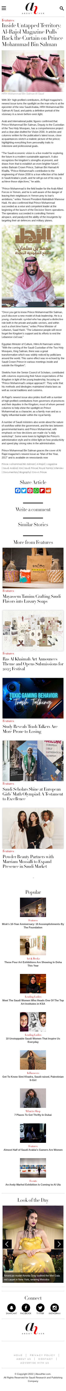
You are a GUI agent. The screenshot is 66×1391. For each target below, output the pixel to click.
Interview (59, 468)
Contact (45, 1359)
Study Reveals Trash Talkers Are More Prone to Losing (30, 729)
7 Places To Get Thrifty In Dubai (33, 1114)
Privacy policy (42, 1355)
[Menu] (4, 8)
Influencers (33, 1073)
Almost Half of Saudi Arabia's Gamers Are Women (33, 1149)
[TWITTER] (40, 1308)
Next (58, 1244)
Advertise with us (34, 1362)
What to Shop (33, 1111)
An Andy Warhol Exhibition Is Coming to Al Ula (33, 1184)
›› (33, 877)
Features (8, 591)
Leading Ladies (33, 996)
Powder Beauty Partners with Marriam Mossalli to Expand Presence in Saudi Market (28, 861)
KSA (21, 468)
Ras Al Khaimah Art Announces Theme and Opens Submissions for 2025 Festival (33, 664)
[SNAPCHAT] (11, 1308)
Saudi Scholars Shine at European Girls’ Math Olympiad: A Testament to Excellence (33, 794)
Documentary (10, 472)
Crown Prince (39, 472)
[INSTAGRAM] (54, 1308)
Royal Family (46, 468)
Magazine (51, 464)
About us (23, 1359)
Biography (24, 472)
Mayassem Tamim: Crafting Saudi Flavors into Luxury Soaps (32, 599)
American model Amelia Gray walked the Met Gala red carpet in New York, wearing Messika (32, 1277)
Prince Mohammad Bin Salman (18, 464)
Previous (7, 1244)
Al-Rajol (40, 464)
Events (33, 1181)
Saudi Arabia (10, 468)
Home (18, 1355)
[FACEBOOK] (26, 1308)
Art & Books (33, 958)
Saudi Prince (31, 468)
